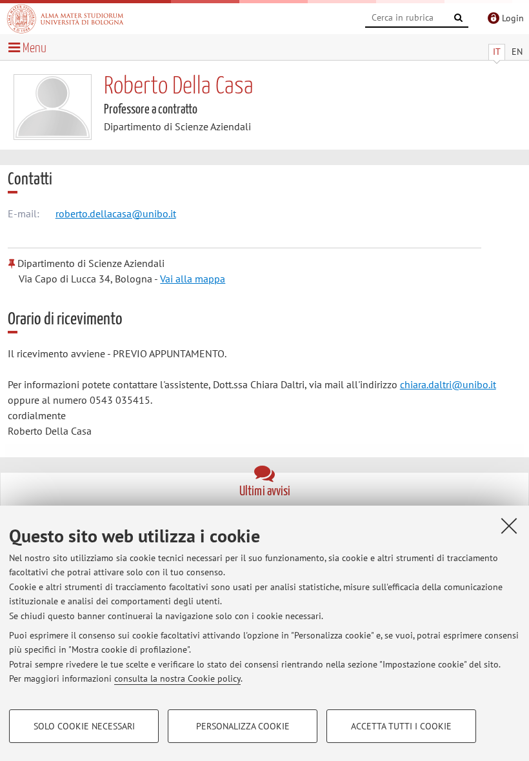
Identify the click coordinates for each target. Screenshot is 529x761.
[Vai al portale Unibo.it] (65, 18)
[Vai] (458, 18)
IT (497, 51)
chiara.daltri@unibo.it (448, 384)
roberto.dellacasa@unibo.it (115, 213)
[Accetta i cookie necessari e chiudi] (509, 525)
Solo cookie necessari (84, 726)
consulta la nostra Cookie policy (177, 678)
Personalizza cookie (243, 726)
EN (517, 51)
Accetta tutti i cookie (401, 726)
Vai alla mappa (192, 278)
